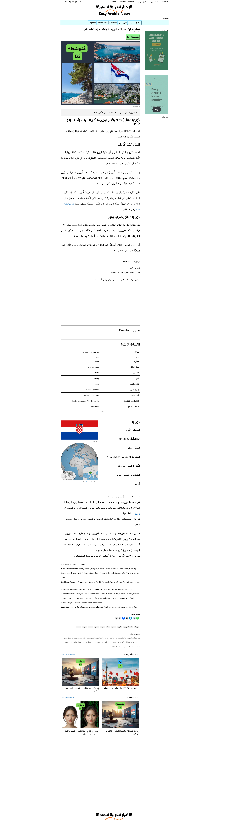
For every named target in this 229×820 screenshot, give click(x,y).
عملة (90, 627)
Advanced (113, 23)
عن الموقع (145, 2)
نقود (78, 627)
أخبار (152, 2)
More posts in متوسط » (67, 697)
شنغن (96, 627)
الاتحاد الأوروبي (128, 627)
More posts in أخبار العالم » (68, 654)
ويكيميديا (86, 481)
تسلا (108, 627)
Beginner (92, 23)
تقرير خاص (122, 23)
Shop (114, 2)
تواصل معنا (138, 2)
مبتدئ (138, 23)
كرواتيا (137, 513)
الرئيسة (157, 2)
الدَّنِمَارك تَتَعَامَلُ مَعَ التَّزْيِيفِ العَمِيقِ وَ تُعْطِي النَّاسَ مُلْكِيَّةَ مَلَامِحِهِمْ (81, 732)
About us (130, 2)
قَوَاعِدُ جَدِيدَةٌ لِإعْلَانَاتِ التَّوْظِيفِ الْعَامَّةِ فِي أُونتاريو (82, 689)
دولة (102, 627)
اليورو (119, 627)
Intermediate (102, 23)
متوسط (131, 23)
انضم (113, 627)
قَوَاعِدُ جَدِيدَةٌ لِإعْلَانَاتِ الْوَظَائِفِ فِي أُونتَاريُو (121, 688)
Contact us (122, 2)
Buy (156, 109)
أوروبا (136, 627)
